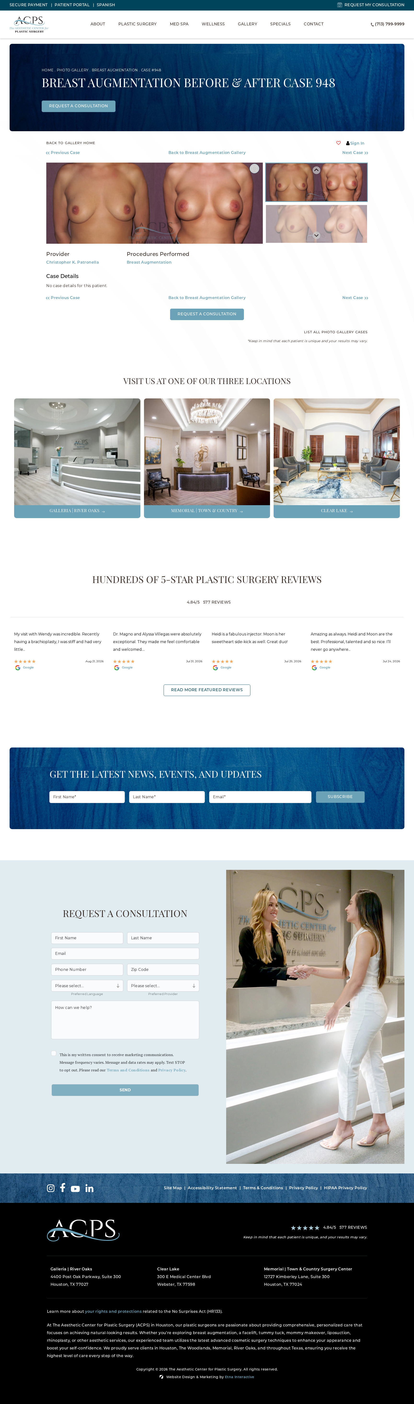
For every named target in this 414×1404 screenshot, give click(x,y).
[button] (86, 153)
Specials (280, 24)
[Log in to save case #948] (338, 143)
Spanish (106, 5)
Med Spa (179, 24)
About (98, 24)
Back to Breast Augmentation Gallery (207, 153)
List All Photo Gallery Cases (336, 332)
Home (47, 70)
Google (28, 667)
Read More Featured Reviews (207, 690)
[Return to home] (125, 1230)
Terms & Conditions (263, 1188)
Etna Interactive (239, 1377)
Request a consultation (78, 106)
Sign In (357, 144)
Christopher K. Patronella (72, 263)
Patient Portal (73, 5)
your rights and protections (113, 1312)
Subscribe (340, 797)
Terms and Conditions (128, 1070)
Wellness (213, 24)
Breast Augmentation (115, 70)
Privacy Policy (172, 1070)
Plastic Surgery (137, 24)
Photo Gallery (73, 70)
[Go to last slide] (316, 170)
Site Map (173, 1188)
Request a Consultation (207, 314)
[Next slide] (316, 235)
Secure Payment (29, 5)
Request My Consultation (374, 5)
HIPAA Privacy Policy (345, 1188)
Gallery (247, 24)
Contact (313, 24)
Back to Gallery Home (70, 143)
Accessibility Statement (212, 1188)
